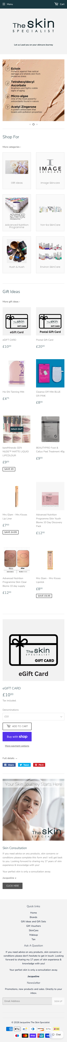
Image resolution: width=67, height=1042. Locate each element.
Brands (33, 917)
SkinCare (33, 930)
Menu (10, 4)
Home (33, 912)
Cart (61, 4)
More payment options (17, 745)
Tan (33, 939)
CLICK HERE (12, 885)
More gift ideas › (11, 301)
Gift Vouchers (33, 926)
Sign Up (58, 1001)
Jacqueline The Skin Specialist (35, 1022)
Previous (5, 90)
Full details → (10, 758)
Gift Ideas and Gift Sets (33, 921)
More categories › (12, 147)
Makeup (33, 935)
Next (62, 90)
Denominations (11, 709)
